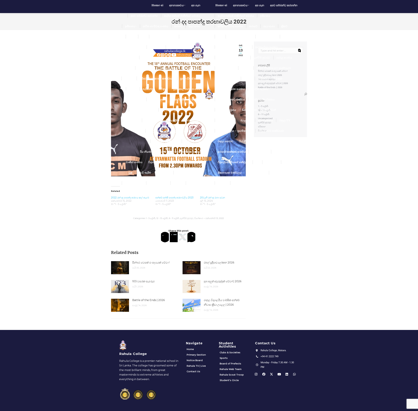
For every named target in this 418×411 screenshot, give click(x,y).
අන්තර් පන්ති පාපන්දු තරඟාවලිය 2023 (174, 197)
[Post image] (120, 267)
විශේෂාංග (198, 218)
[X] (182, 237)
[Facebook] (165, 237)
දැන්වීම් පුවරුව (186, 218)
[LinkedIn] (174, 237)
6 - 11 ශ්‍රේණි (174, 218)
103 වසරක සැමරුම (143, 281)
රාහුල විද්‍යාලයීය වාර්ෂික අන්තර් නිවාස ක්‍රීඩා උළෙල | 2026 (222, 302)
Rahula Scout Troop (232, 374)
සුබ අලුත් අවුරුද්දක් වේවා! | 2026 (222, 281)
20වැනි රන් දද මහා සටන (212, 197)
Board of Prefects (230, 363)
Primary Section (196, 354)
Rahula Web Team (230, 369)
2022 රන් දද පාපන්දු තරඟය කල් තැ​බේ (130, 197)
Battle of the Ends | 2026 (148, 300)
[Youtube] (279, 374)
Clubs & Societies (230, 352)
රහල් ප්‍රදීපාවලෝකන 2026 (219, 262)
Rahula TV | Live (196, 365)
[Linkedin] (287, 374)
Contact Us (193, 371)
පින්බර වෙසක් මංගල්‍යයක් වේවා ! (150, 262)
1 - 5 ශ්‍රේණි (150, 218)
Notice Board (195, 360)
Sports (224, 358)
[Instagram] (256, 374)
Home (190, 349)
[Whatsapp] (294, 374)
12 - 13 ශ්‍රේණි (162, 218)
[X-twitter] (271, 374)
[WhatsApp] (191, 237)
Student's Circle (229, 380)
